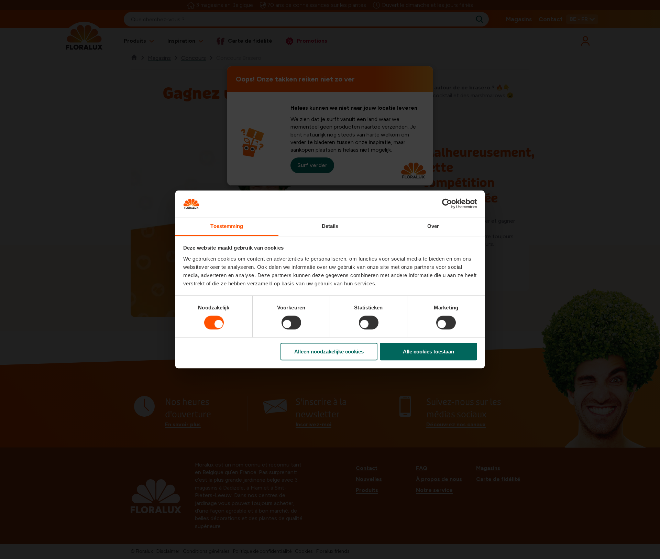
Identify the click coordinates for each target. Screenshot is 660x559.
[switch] (291, 322)
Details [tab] (330, 226)
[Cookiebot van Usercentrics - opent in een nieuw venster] (447, 204)
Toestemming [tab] (226, 226)
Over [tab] (433, 226)
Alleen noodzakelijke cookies (329, 351)
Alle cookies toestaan (428, 351)
